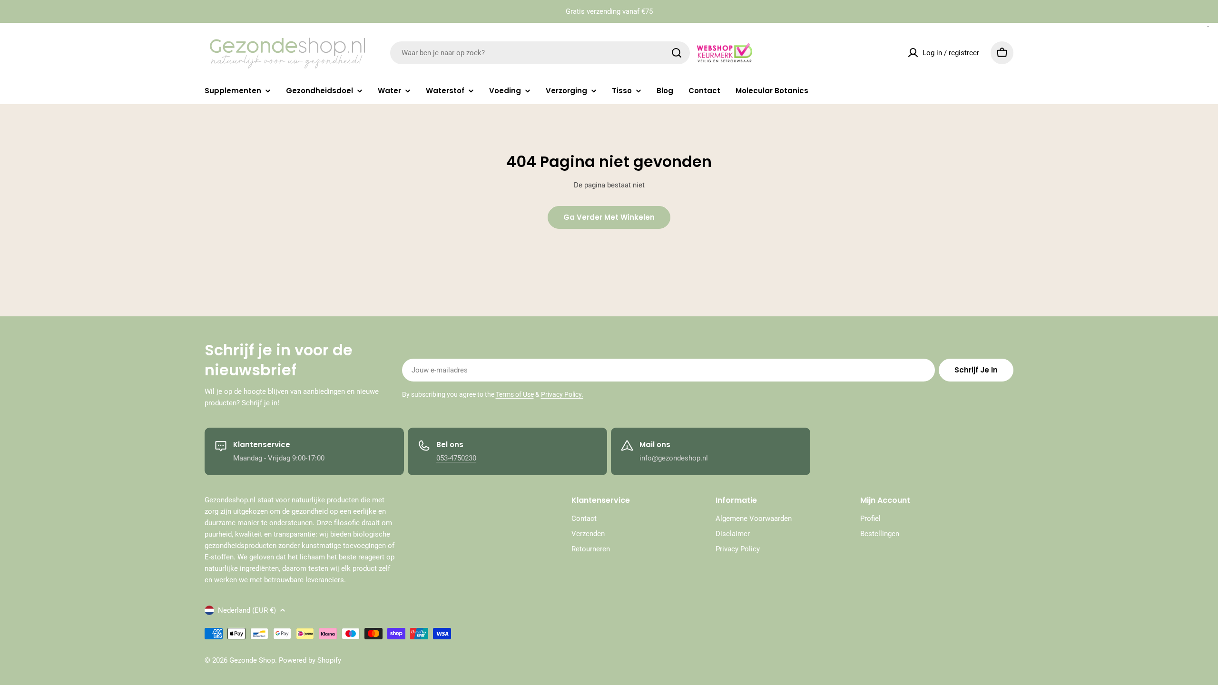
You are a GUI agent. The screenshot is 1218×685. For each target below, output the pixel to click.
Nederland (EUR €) (247, 610)
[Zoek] (676, 53)
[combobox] (540, 52)
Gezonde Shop (252, 660)
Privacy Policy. (562, 394)
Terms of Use (515, 394)
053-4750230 (456, 458)
